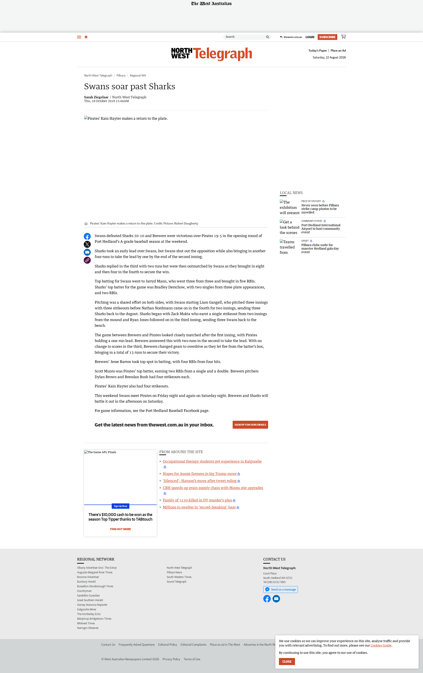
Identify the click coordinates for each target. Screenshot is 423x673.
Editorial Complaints (193, 644)
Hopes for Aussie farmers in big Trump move (200, 473)
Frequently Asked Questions (137, 644)
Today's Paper (317, 50)
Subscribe (327, 37)
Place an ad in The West (225, 644)
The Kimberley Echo (89, 614)
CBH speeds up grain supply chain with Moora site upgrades (213, 488)
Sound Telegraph (176, 581)
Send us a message (283, 589)
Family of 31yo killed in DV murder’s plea (197, 500)
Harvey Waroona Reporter (92, 604)
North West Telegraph (98, 75)
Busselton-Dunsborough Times (95, 586)
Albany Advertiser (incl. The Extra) (97, 567)
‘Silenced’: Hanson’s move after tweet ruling (200, 481)
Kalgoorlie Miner (86, 609)
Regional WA (138, 75)
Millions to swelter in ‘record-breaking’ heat (199, 507)
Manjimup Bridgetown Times (94, 618)
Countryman (84, 591)
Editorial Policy (167, 644)
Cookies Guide (381, 645)
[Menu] (79, 37)
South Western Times (179, 577)
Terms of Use (192, 659)
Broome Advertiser (88, 577)
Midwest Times (86, 623)
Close (286, 661)
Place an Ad (338, 50)
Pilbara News (174, 572)
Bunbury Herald (86, 581)
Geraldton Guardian (88, 595)
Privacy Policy (171, 659)
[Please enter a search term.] (268, 37)
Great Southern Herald (90, 600)
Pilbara (121, 75)
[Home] (86, 37)
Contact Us (108, 644)
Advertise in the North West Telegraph (268, 644)
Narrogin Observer (87, 628)
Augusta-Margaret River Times (94, 572)
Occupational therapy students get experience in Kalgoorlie (212, 461)
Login (310, 37)
